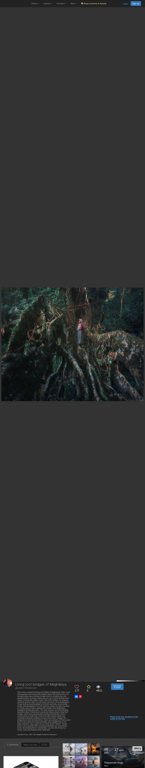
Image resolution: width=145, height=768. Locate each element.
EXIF (44, 744)
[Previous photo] (3, 334)
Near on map (30, 744)
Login (125, 4)
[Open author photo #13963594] (94, 749)
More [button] (73, 4)
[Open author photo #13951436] (94, 762)
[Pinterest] (80, 696)
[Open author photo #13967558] (81, 749)
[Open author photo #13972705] (69, 749)
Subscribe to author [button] (117, 687)
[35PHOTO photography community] (15, 3)
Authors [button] (47, 4)
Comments (13, 744)
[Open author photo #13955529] (81, 762)
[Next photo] (142, 334)
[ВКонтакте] (76, 696)
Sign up (135, 4)
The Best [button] (60, 4)
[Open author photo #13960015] (69, 762)
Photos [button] (34, 4)
